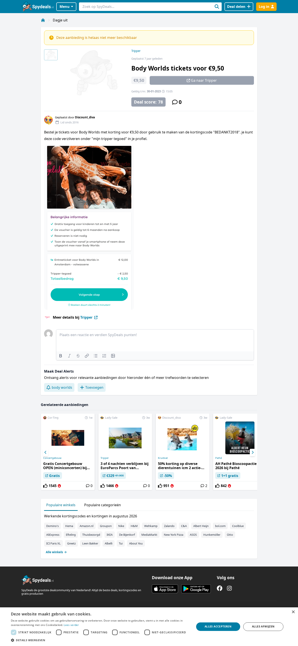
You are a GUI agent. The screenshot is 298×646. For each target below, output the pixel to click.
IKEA (110, 535)
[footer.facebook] (219, 588)
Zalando (169, 526)
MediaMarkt (149, 535)
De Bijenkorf (127, 535)
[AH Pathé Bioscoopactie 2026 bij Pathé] (240, 452)
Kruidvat (163, 457)
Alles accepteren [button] (218, 626)
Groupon (106, 526)
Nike (121, 526)
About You (136, 543)
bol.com (220, 526)
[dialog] (149, 626)
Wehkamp (151, 526)
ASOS (193, 535)
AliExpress (52, 535)
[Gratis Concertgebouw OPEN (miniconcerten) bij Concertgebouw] (68, 452)
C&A (184, 526)
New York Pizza (173, 535)
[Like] (45, 486)
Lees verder (71, 625)
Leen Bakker (90, 543)
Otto (230, 535)
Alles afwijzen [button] (263, 626)
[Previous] (45, 452)
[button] (100, 640)
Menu (65, 6)
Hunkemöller (211, 535)
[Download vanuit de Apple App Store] (165, 588)
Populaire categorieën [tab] (102, 505)
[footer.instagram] (229, 588)
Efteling (71, 535)
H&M (134, 526)
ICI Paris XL (53, 543)
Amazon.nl (86, 526)
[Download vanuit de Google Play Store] (196, 588)
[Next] (252, 452)
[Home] (43, 20)
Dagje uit (60, 20)
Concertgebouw (52, 457)
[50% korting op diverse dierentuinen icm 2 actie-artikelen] (182, 452)
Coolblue (238, 526)
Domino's (52, 526)
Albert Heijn (201, 526)
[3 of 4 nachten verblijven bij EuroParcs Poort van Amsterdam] (125, 452)
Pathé (218, 457)
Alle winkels (54, 552)
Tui (121, 543)
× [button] (293, 612)
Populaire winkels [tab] (60, 505)
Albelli (108, 543)
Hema (69, 526)
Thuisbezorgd (91, 535)
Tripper (135, 50)
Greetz (71, 543)
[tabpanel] (149, 533)
